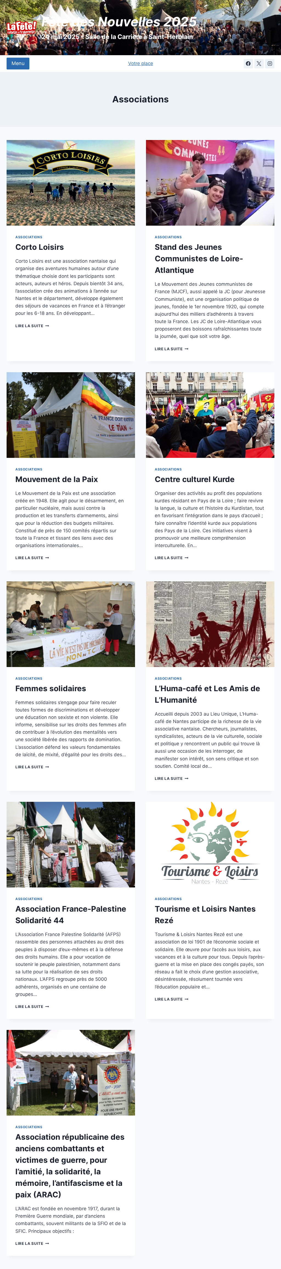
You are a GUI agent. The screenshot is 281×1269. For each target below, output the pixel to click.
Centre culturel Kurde (195, 479)
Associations (28, 237)
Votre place (140, 63)
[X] (259, 63)
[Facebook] (248, 63)
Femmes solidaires (50, 688)
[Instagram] (269, 63)
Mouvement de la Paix (56, 479)
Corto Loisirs (39, 247)
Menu (18, 63)
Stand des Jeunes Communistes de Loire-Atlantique (199, 258)
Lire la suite (32, 326)
